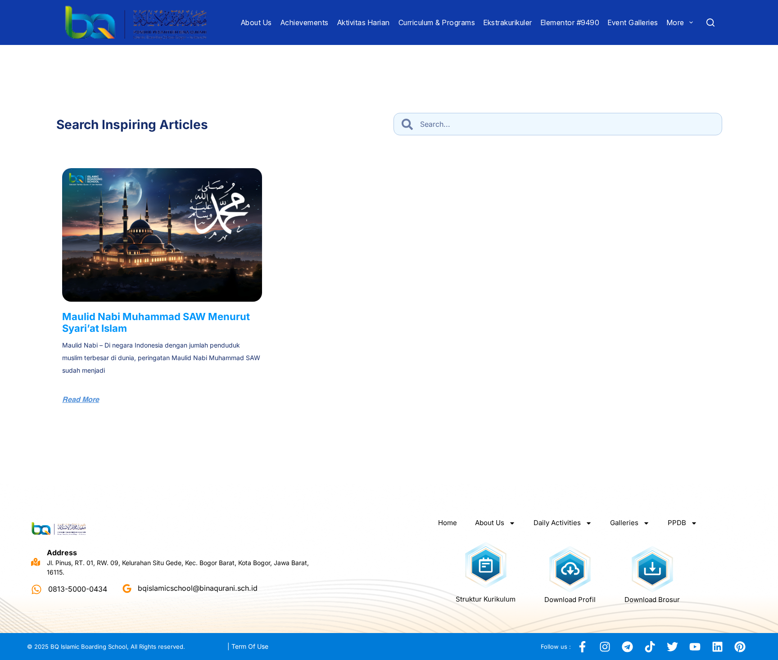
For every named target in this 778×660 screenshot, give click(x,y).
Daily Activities (557, 522)
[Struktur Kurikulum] (485, 565)
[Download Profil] (570, 569)
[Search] (710, 22)
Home (447, 522)
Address (62, 552)
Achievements (304, 22)
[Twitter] (672, 646)
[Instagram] (604, 646)
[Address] (35, 561)
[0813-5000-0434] (36, 589)
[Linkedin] (717, 646)
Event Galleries (633, 22)
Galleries (624, 522)
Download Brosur (652, 599)
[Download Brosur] (652, 569)
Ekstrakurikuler (508, 22)
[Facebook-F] (582, 646)
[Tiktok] (649, 646)
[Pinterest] (739, 646)
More (675, 22)
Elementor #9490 (570, 22)
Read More (80, 400)
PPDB (677, 522)
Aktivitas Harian (363, 22)
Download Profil (570, 599)
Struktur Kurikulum (486, 599)
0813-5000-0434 (77, 589)
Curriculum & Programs (436, 22)
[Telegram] (627, 646)
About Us (256, 22)
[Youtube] (694, 646)
